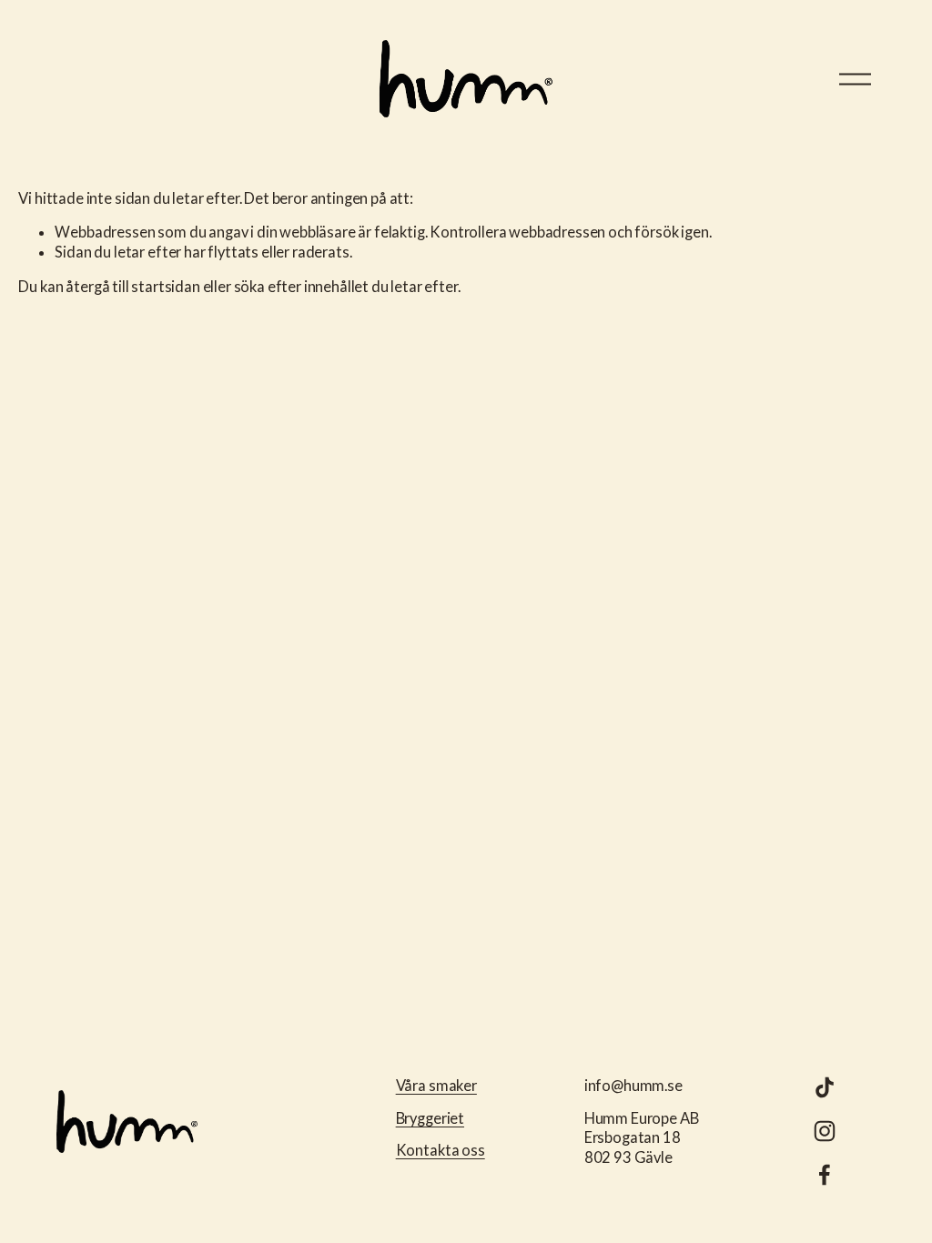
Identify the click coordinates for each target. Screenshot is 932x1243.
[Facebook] (825, 1175)
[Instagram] (825, 1131)
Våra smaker (436, 1085)
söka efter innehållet (302, 287)
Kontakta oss (440, 1150)
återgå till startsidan (132, 287)
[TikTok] (825, 1087)
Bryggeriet (430, 1118)
